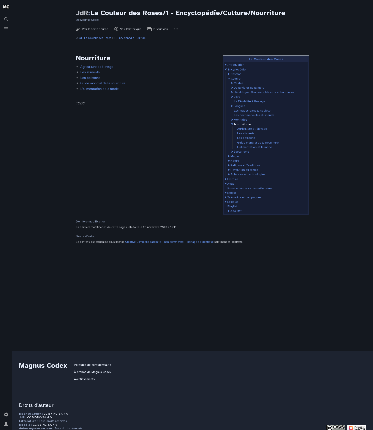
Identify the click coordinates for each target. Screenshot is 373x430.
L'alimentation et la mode (254, 147)
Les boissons (246, 138)
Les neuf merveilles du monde (254, 115)
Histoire (232, 179)
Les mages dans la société (252, 110)
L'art (237, 97)
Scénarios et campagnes (244, 197)
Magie (235, 156)
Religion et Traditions (246, 165)
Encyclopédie (237, 69)
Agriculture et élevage (252, 129)
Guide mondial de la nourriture (258, 142)
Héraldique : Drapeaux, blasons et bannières (264, 92)
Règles (232, 193)
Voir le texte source (95, 29)
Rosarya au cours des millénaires (250, 188)
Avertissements (84, 379)
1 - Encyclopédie (124, 38)
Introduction (235, 65)
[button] (225, 64)
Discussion (160, 29)
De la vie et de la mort (249, 88)
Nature (235, 161)
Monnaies (240, 119)
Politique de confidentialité (92, 365)
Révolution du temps (244, 170)
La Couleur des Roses (266, 59)
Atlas (230, 183)
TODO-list (235, 211)
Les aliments (245, 133)
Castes (238, 83)
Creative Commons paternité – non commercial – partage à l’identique (169, 242)
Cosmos (236, 74)
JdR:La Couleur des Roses (95, 38)
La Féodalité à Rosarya (249, 101)
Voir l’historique (130, 29)
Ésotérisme (241, 151)
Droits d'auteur (36, 405)
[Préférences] (6, 414)
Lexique (232, 202)
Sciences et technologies (248, 174)
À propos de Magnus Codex (92, 372)
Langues (239, 106)
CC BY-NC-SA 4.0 (56, 414)
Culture (140, 38)
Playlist (232, 206)
